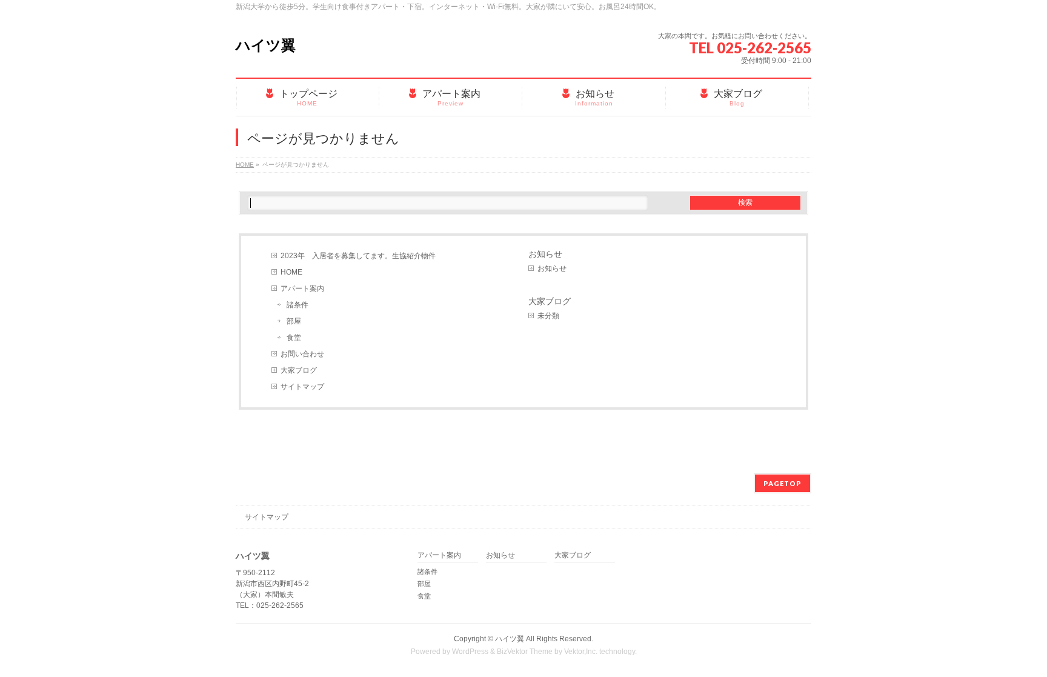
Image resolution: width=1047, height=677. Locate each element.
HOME (291, 272)
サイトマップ (302, 386)
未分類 (548, 316)
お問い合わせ (302, 354)
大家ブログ (299, 370)
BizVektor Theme (525, 651)
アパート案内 (302, 288)
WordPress (470, 651)
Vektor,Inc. (580, 651)
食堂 (294, 337)
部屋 (294, 321)
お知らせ (545, 254)
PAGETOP (782, 483)
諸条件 (297, 305)
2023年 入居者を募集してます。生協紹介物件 (358, 256)
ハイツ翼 (266, 45)
